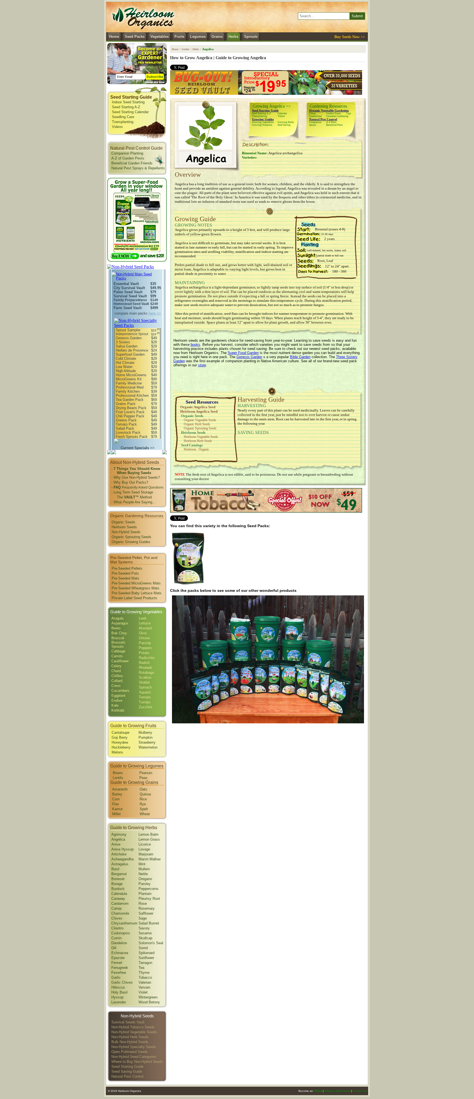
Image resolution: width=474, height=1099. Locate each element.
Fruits (179, 37)
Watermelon (148, 747)
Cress (116, 686)
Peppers (145, 648)
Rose (143, 903)
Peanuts (146, 773)
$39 (154, 391)
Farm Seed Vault (128, 308)
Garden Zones (333, 113)
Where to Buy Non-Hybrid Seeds (137, 1062)
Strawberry (147, 742)
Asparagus (119, 623)
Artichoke (118, 854)
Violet (143, 992)
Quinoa (145, 794)
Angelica (118, 839)
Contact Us (360, 1090)
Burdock (118, 889)
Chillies (117, 676)
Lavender (118, 1002)
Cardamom (120, 903)
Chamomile (120, 913)
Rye (143, 804)
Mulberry (145, 732)
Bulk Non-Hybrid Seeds (129, 1042)
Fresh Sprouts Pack (132, 437)
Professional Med (129, 387)
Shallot (144, 682)
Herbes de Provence (132, 350)
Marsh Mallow (149, 859)
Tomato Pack (126, 424)
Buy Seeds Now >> (349, 37)
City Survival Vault (129, 288)
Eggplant (118, 695)
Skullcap (145, 938)
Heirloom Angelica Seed (199, 411)
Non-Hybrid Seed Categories (133, 1057)
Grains (217, 37)
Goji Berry (120, 737)
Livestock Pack (128, 432)
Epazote (118, 958)
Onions (144, 638)
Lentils (118, 778)
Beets (116, 628)
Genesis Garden (129, 338)
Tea (141, 968)
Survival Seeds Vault (128, 1022)
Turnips (145, 702)
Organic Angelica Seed (197, 407)
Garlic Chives (122, 982)
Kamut (117, 809)
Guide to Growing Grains (134, 782)
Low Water (124, 367)
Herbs (233, 37)
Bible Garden (300, 357)
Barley (117, 794)
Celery (116, 666)
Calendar (282, 113)
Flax (115, 804)
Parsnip (145, 643)
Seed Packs (135, 37)
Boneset (118, 879)
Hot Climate (125, 363)
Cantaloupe (120, 732)
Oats (143, 789)
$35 (153, 284)
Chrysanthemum (124, 923)
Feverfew (118, 972)
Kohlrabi (117, 710)
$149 (154, 300)
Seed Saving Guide (126, 1071)
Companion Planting (127, 153)
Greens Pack (126, 420)
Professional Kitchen (132, 395)
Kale (115, 705)
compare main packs (137, 313)
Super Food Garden (243, 353)
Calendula (119, 894)
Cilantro (117, 928)
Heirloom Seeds (124, 527)
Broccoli (117, 638)
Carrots (117, 656)
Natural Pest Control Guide (136, 148)
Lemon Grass (149, 839)
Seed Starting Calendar (130, 112)
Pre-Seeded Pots (125, 573)
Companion (315, 122)
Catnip (116, 908)
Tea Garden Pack (129, 400)
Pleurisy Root (149, 899)
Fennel (116, 963)
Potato (144, 653)
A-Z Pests (331, 122)
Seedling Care (123, 117)
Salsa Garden (126, 346)
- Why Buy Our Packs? (129, 482)
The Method (131, 497)
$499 (154, 308)
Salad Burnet (149, 923)
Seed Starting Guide (131, 97)
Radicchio (146, 658)
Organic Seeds (123, 522)
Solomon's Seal (151, 943)
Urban (312, 113)
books (195, 344)
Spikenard (146, 953)
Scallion (145, 677)
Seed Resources (202, 402)
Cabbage (118, 651)
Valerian (145, 982)
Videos (117, 127)
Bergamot (119, 874)
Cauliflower (120, 661)
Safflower (146, 913)
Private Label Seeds (337, 1090)
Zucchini (145, 707)
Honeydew (120, 742)
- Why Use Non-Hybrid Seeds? (135, 477)
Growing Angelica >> (272, 106)
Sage (143, 918)
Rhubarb (145, 668)
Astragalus (119, 864)
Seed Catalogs (192, 445)
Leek (142, 618)
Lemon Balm (149, 834)
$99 (153, 296)
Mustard (145, 628)
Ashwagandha (122, 859)
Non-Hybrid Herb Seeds (130, 1037)
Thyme (144, 972)
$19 (155, 330)
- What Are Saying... (133, 502)
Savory (144, 928)
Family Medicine (129, 383)
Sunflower (146, 958)
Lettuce (145, 623)
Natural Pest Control (127, 1076)
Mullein (144, 869)
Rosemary (147, 908)
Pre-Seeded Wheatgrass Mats (135, 588)
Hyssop (117, 997)
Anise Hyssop (122, 849)
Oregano (145, 879)
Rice (143, 799)
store (202, 365)
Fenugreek (119, 968)
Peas (143, 778)
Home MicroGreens (131, 375)
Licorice (145, 844)
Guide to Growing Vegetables (136, 611)
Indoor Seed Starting (128, 102)
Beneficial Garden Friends (132, 163)
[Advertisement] (268, 379)
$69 (154, 400)
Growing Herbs (286, 122)
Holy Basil (119, 992)
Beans (118, 773)
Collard (116, 681)
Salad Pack (125, 428)
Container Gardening (337, 116)
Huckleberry (121, 747)
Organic (204, 449)
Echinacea (119, 953)
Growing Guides (263, 119)
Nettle (143, 874)
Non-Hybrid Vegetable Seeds (134, 1032)
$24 (155, 334)
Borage (117, 884)
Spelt (144, 809)
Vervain (144, 987)
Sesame (145, 933)
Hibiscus (118, 987)
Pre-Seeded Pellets (127, 568)
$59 (154, 383)
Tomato (145, 697)
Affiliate (318, 1090)
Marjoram (146, 854)
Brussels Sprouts (118, 644)
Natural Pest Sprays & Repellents (138, 168)
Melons (117, 752)
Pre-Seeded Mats (125, 578)
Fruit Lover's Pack (130, 412)
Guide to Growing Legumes (136, 766)
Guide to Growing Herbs (133, 827)
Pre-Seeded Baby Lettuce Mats (137, 593)
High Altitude (126, 371)
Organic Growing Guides (131, 542)
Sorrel (143, 948)
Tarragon (145, 963)
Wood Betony (149, 1002)
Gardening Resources (328, 106)
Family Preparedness (130, 300)
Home (114, 37)
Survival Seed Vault (130, 296)
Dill (113, 948)
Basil (115, 869)
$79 (153, 292)
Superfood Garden (130, 354)
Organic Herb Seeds (197, 424)
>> (137, 448)
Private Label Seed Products (134, 598)
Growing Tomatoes (262, 125)
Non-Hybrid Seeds (126, 532)
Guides (185, 49)
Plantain (145, 894)
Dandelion (119, 943)
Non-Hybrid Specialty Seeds (133, 1047)
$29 (154, 342)
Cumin (116, 938)
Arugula (117, 618)
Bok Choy (119, 633)
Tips (348, 113)
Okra (142, 633)
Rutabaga (146, 672)
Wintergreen (148, 997)
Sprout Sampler (128, 330)
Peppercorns (149, 889)
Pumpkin (146, 737)
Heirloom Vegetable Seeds (201, 437)
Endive (116, 700)
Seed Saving (284, 125)
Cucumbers (120, 691)
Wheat (145, 814)
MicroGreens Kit (129, 379)
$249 (154, 304)
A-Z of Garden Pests (127, 158)
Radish (144, 663)
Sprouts (251, 37)
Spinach (145, 687)
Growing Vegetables (263, 122)
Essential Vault (126, 284)
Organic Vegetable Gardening (329, 110)
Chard (116, 671)
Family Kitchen (128, 391)
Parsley (145, 884)
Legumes (198, 37)
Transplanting (122, 122)
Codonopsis (120, 933)
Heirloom (190, 449)
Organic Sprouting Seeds (131, 537)
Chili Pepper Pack (130, 416)
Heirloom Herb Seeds (198, 441)
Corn (116, 799)
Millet (116, 814)
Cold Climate (126, 358)
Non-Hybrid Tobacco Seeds (133, 1027)
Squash (145, 692)
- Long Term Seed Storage (132, 492)
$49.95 (155, 288)
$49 (154, 338)
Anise (115, 844)
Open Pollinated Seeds (129, 1052)
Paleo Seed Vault (128, 292)
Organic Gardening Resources (136, 515)
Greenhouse (315, 116)
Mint (142, 864)
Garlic (116, 977)
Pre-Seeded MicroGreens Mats (136, 583)
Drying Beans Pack (131, 408)
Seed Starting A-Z (126, 107)
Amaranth (120, 789)
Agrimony (118, 834)
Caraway (118, 899)
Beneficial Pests (334, 125)
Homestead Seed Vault (131, 304)
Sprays (312, 125)
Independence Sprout (132, 334)
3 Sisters (123, 342)
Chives (116, 918)
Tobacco (145, 977)
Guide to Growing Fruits (133, 725)
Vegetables (159, 37)
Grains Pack (126, 404)
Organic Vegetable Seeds (200, 420)
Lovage (144, 849)
